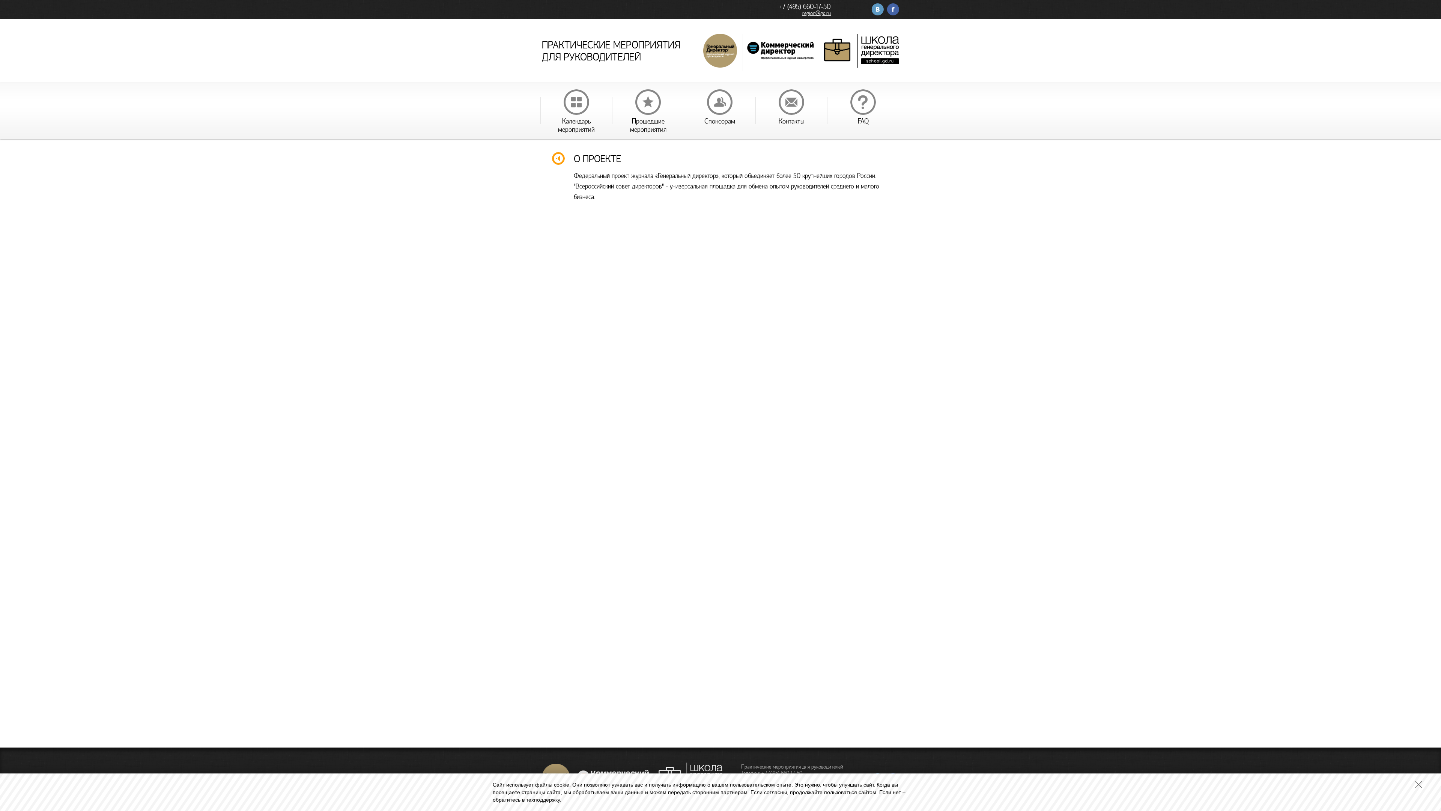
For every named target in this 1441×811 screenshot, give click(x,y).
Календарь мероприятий (576, 125)
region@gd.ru (816, 13)
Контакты (792, 121)
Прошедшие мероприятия (648, 125)
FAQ (863, 121)
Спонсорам (719, 121)
